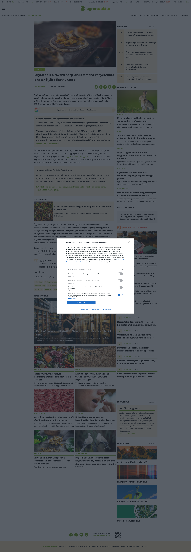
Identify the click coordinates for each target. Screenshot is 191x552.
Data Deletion (84, 309)
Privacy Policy (106, 309)
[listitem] (95, 269)
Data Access (95, 309)
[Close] (130, 242)
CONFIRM (81, 302)
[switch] (120, 273)
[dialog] (95, 276)
